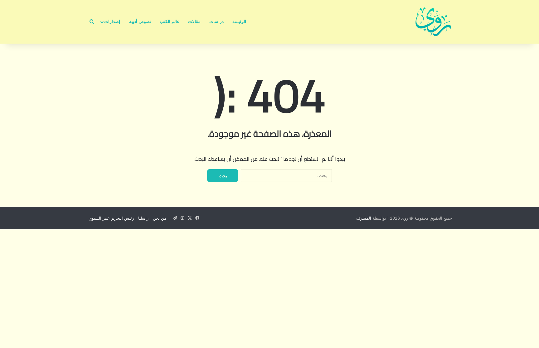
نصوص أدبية (140, 21)
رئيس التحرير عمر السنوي (111, 218)
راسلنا (143, 218)
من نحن (159, 218)
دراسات (216, 21)
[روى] (433, 21)
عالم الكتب (169, 21)
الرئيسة (239, 21)
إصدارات (112, 21)
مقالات (194, 21)
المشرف (363, 218)
